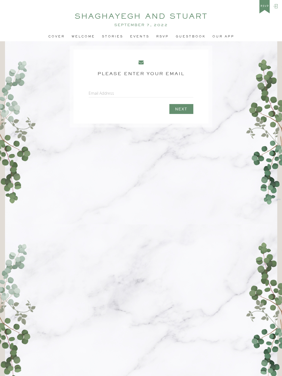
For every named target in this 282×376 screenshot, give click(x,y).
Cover (56, 36)
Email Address (101, 93)
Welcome (83, 36)
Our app (223, 36)
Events (139, 36)
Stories (112, 36)
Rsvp (162, 36)
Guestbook (190, 36)
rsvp (265, 6)
